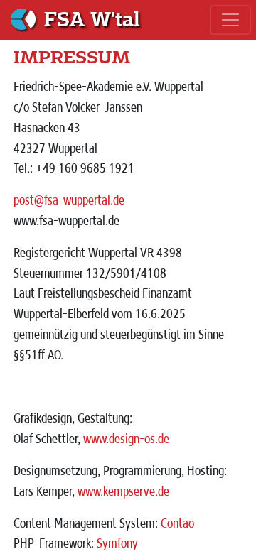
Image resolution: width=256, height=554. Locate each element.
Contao (177, 522)
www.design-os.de (126, 438)
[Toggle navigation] (230, 20)
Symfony (117, 542)
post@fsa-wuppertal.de (69, 199)
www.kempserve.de (123, 490)
